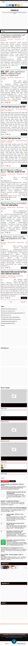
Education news (18, 39)
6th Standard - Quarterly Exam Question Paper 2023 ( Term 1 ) (15, 541)
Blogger (23, 634)
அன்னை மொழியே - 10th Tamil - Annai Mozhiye (14, 470)
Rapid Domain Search (18, 637)
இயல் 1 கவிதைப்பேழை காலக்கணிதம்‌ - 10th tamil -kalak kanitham (13, 204)
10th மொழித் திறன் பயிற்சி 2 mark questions (10, 317)
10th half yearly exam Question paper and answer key (13, 313)
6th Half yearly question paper (8, 323)
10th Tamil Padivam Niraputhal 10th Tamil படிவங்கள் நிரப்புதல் (12, 418)
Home (11, 301)
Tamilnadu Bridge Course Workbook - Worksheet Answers (11, 405)
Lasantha (20, 636)
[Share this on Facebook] (5, 67)
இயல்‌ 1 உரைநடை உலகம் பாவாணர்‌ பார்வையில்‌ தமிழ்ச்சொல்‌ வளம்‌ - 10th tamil (13, 238)
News (2, 325)
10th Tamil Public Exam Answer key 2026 (13, 107)
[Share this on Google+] (9, 67)
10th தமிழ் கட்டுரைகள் (6, 315)
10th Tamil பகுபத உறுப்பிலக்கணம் (8, 311)
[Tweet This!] (7, 67)
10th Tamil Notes (20, 174)
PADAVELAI (14, 10)
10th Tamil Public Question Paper (11, 138)
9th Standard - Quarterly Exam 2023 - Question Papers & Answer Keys (15, 532)
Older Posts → (24, 301)
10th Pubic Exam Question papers (8, 308)
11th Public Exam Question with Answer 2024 (11, 319)
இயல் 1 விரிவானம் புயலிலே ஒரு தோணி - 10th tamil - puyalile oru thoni (13, 171)
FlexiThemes (8, 636)
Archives (12, 481)
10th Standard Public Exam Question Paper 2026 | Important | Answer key (14, 272)
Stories (7, 643)
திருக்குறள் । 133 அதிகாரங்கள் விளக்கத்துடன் (13, 438)
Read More (24, 67)
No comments (9, 110)
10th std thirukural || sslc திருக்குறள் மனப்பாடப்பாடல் (12, 547)
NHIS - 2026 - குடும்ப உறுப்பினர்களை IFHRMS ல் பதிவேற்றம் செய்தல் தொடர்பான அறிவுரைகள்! (13, 73)
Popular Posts (5, 481)
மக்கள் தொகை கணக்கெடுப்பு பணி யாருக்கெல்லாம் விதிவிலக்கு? (13, 36)
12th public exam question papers (9, 321)
